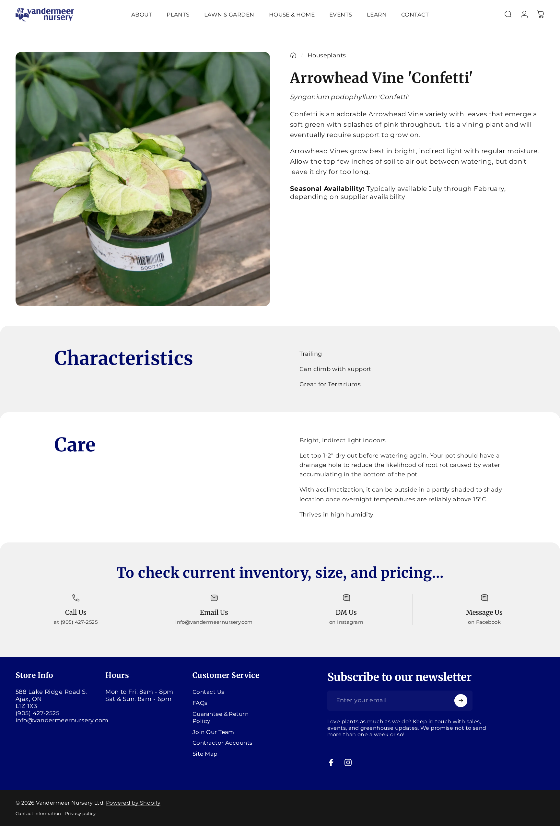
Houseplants (327, 55)
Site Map (205, 753)
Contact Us (208, 691)
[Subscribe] (460, 700)
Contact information (38, 813)
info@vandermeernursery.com (62, 720)
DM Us (346, 612)
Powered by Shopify (133, 803)
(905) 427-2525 (37, 713)
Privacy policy (80, 813)
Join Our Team (213, 731)
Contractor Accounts (222, 742)
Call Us (76, 612)
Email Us (214, 612)
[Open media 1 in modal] (143, 179)
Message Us (484, 612)
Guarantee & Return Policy (220, 717)
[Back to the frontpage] (293, 55)
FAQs (199, 702)
